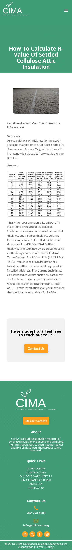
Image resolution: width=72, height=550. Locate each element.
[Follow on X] (32, 534)
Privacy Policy (44, 546)
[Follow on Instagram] (47, 534)
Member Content (36, 420)
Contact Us (36, 349)
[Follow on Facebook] (40, 534)
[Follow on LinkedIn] (25, 534)
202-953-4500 (36, 513)
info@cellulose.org (36, 525)
